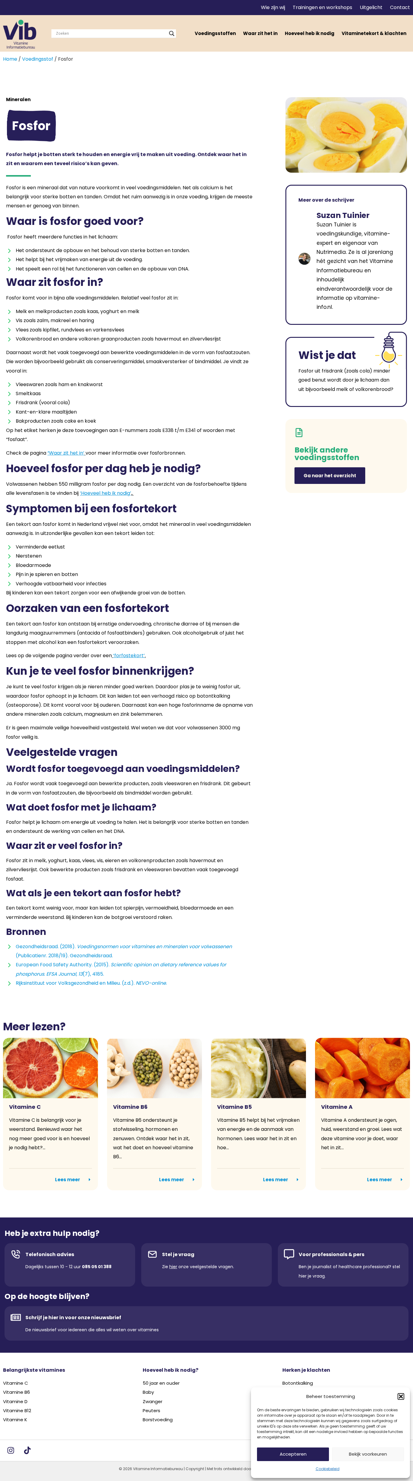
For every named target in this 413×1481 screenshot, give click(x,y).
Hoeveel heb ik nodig (309, 33)
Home (10, 59)
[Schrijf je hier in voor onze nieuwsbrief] (16, 1317)
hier (173, 1267)
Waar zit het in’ (66, 452)
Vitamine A (337, 1107)
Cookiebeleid (328, 1468)
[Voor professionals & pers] (289, 1254)
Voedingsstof (37, 59)
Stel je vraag (178, 1254)
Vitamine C (25, 1107)
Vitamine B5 (234, 1107)
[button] (401, 1396)
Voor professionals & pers (331, 1254)
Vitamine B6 (130, 1107)
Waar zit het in (260, 33)
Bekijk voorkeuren (368, 1454)
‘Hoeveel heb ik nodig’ (105, 493)
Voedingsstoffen (215, 33)
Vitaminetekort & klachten (374, 33)
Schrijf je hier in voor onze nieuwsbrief (73, 1317)
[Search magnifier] (171, 33)
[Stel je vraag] (152, 1254)
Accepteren (293, 1454)
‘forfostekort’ (129, 655)
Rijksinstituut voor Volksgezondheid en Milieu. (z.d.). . (91, 983)
